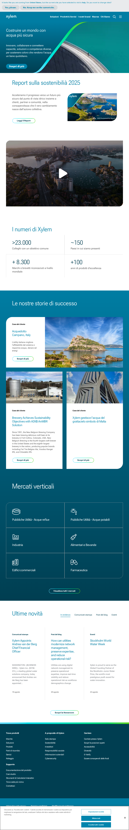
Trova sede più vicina (15, 782)
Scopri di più (16, 66)
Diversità (87, 750)
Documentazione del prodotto (18, 770)
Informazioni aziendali (54, 754)
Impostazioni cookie (96, 812)
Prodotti (9, 747)
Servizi (8, 754)
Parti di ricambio (13, 750)
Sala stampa (50, 739)
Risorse (95, 17)
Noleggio (10, 758)
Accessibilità (89, 747)
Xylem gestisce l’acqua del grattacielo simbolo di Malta (89, 419)
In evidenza (65, 615)
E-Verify (87, 754)
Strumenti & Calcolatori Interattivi (20, 778)
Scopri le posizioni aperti (94, 743)
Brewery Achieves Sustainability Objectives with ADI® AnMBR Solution (31, 421)
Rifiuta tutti (96, 818)
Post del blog (102, 615)
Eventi (114, 615)
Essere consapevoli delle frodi (96, 758)
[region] (64, 818)
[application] (64, 173)
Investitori (49, 747)
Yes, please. (11, 7)
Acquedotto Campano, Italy (21, 333)
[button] (64, 173)
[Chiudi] (125, 818)
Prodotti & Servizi (68, 17)
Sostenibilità (50, 743)
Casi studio (11, 774)
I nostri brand (84, 17)
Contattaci (10, 786)
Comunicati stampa (83, 615)
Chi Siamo (105, 17)
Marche (9, 739)
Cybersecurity (50, 758)
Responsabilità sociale (54, 750)
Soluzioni (54, 17)
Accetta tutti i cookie (96, 825)
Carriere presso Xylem (93, 739)
